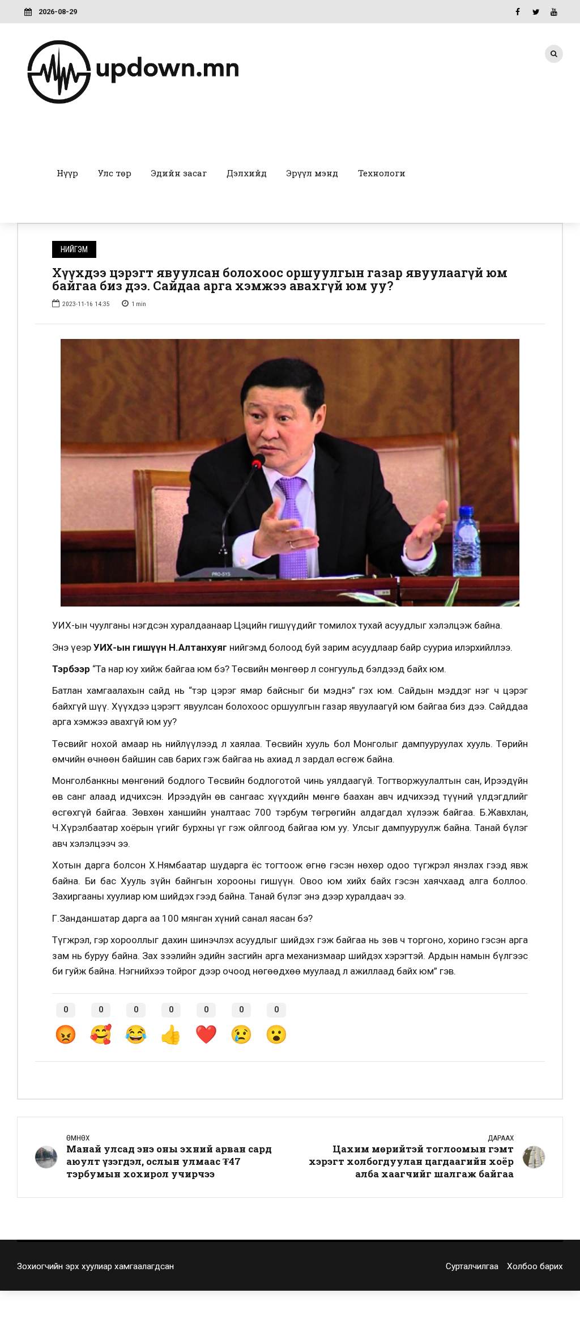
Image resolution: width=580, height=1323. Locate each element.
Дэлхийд (247, 173)
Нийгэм (74, 249)
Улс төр (114, 173)
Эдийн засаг (179, 173)
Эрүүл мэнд (312, 173)
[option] (290, 473)
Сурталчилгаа (472, 1266)
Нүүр (67, 173)
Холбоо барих (535, 1266)
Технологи (382, 173)
